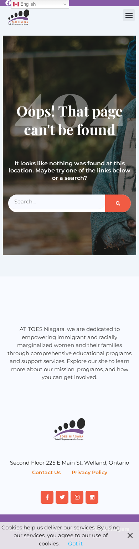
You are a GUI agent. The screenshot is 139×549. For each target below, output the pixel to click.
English (27, 4)
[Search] (118, 203)
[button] (129, 15)
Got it (75, 543)
